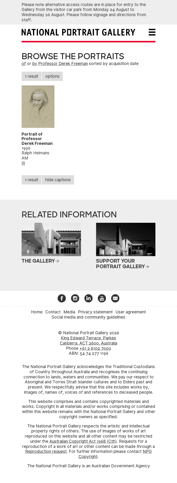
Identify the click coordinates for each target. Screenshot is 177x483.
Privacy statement (95, 312)
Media (69, 312)
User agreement (130, 312)
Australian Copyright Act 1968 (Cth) (83, 441)
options (52, 76)
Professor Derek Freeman (63, 63)
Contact (53, 312)
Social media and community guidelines (88, 317)
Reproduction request (46, 451)
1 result (31, 76)
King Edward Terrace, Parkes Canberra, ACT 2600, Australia (88, 341)
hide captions (58, 179)
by (34, 63)
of (24, 63)
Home (37, 312)
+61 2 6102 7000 (95, 348)
